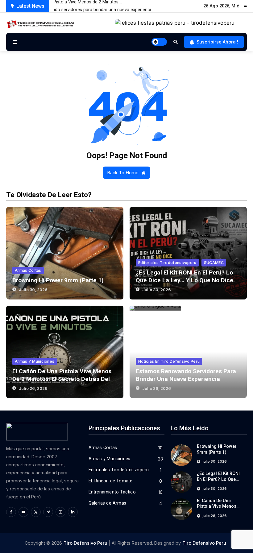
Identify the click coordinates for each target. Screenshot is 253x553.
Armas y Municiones (34, 361)
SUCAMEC (214, 262)
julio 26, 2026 (33, 388)
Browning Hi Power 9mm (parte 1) (58, 280)
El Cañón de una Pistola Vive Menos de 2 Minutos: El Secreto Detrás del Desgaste (61, 379)
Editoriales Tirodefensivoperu (167, 262)
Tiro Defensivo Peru (85, 543)
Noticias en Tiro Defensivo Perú (169, 361)
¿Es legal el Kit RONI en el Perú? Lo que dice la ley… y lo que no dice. (218, 482)
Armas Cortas (28, 270)
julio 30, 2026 (33, 289)
